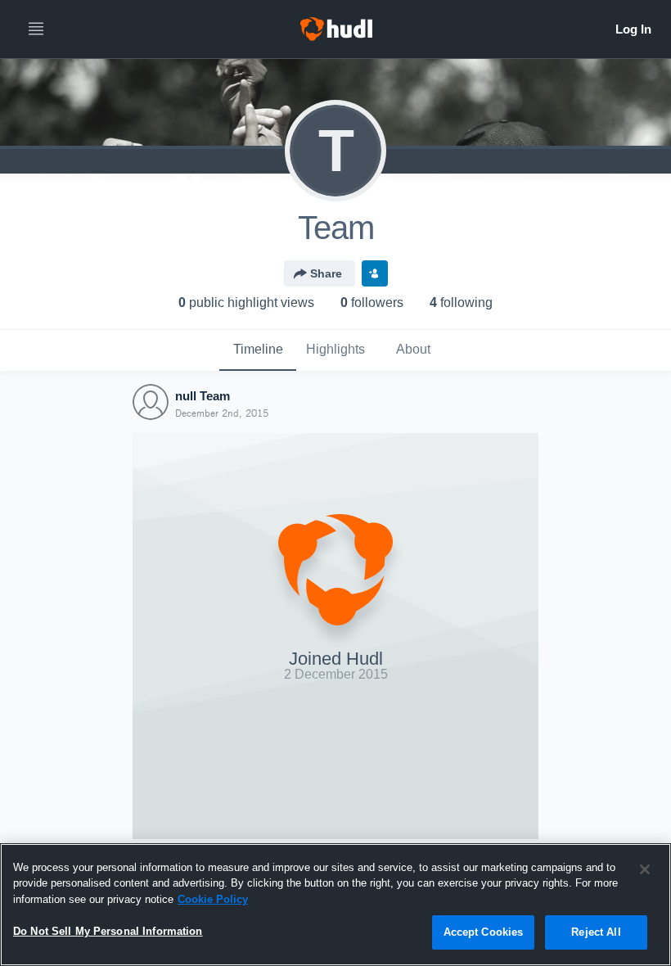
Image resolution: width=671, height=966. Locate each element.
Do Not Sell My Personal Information (108, 931)
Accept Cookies (484, 932)
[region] (335, 904)
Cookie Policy (213, 899)
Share (326, 273)
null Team (202, 396)
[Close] (645, 869)
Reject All (595, 932)
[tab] (257, 350)
